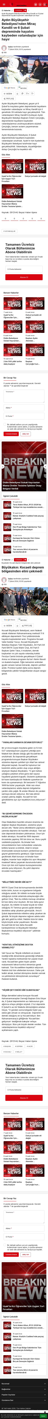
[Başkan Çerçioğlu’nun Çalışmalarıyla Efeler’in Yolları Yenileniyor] (35, 354)
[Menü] (4, 4)
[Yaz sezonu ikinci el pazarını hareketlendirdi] (24, 549)
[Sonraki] (45, 466)
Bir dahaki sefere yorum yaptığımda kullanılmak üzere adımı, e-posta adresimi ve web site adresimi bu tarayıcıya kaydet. (24, 426)
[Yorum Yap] (22, 94)
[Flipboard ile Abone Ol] (22, 88)
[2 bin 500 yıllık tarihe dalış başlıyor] (13, 354)
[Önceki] (3, 466)
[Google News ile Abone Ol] (9, 88)
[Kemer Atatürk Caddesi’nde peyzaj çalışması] (24, 516)
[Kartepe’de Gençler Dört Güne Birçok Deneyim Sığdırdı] (24, 538)
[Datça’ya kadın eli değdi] (35, 171)
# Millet (19, 1052)
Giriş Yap (25, 434)
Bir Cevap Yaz (10, 378)
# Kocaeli (7, 1052)
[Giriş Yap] (40, 4)
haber (10, 47)
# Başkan (7, 1046)
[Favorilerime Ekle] (17, 94)
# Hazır (30, 1046)
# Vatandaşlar (9, 231)
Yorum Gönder (11, 434)
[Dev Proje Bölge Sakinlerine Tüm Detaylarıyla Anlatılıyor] (24, 527)
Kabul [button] (43, 1416)
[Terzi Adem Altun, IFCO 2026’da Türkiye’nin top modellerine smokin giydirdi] (24, 504)
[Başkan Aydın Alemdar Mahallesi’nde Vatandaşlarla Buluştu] (35, 331)
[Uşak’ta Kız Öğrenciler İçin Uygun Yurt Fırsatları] (12, 171)
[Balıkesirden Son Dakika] (19, 4)
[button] (35, 4)
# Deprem (19, 1046)
